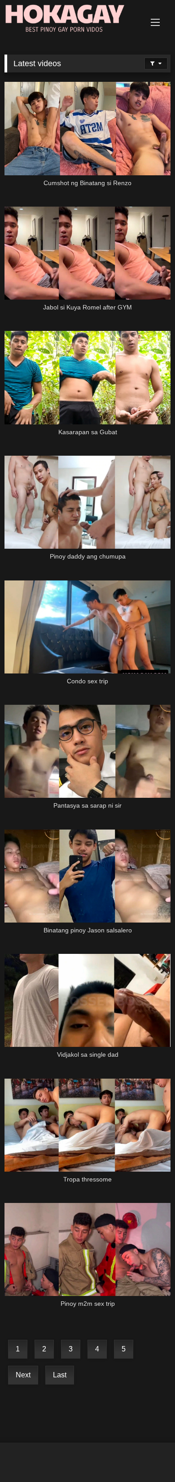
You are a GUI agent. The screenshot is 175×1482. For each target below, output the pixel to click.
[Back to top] (147, 1455)
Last (59, 1375)
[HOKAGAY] (71, 19)
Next (23, 1375)
